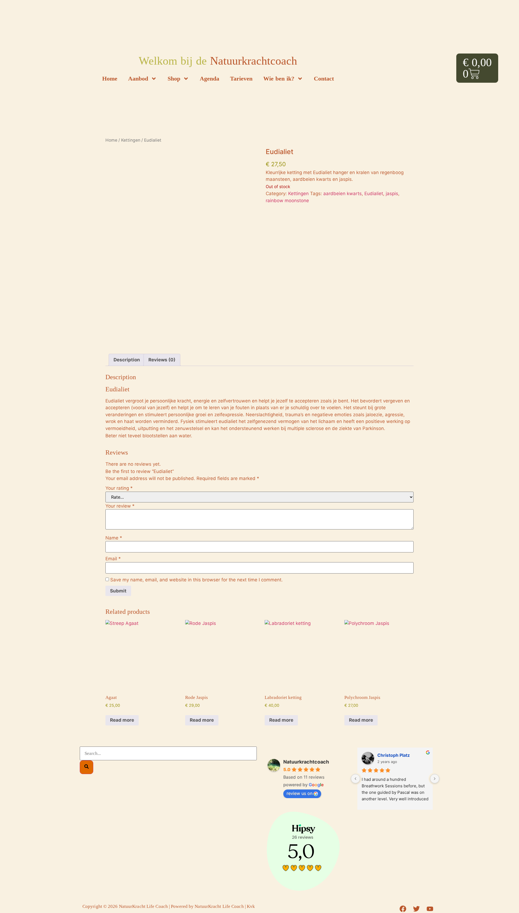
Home (109, 78)
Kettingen (130, 140)
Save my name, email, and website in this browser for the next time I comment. (196, 580)
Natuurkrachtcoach (306, 762)
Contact (324, 78)
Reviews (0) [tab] (161, 359)
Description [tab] (127, 359)
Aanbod (138, 78)
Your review (120, 506)
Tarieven (241, 78)
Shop (174, 78)
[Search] (86, 767)
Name (113, 538)
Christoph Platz (393, 755)
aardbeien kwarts (342, 193)
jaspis (392, 193)
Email (113, 559)
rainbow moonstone (287, 200)
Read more (122, 720)
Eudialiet (373, 193)
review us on (299, 793)
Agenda (209, 78)
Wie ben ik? (278, 78)
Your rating (119, 488)
